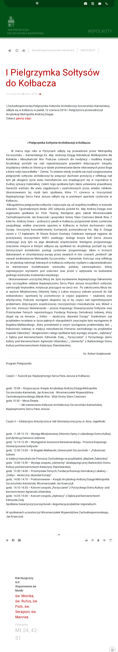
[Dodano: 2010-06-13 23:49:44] (109, 540)
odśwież (16, 50)
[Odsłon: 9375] (103, 540)
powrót (9, 50)
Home (23, 50)
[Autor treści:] (97, 540)
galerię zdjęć (23, 118)
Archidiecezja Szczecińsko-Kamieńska (31, 24)
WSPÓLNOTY (88, 50)
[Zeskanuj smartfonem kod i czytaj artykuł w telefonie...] (91, 540)
